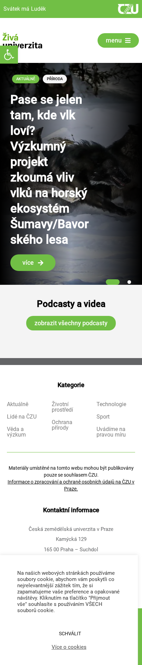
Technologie (111, 404)
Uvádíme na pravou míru (111, 432)
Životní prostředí (62, 407)
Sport (103, 417)
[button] (9, 55)
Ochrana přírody (62, 425)
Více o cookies (69, 647)
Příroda (55, 79)
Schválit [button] (70, 633)
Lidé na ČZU (22, 417)
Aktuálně (25, 79)
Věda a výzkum (16, 432)
